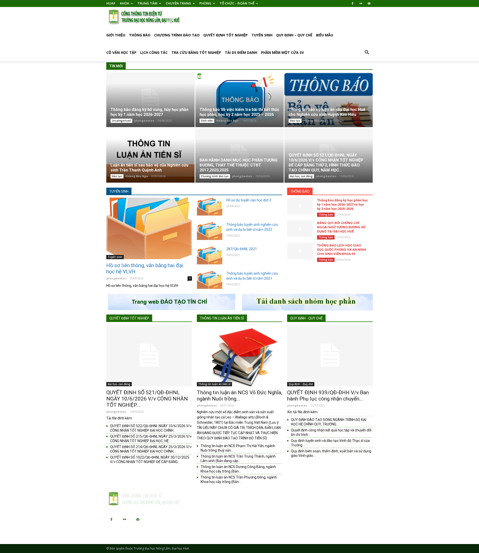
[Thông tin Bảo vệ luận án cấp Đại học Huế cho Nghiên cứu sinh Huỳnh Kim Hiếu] (328, 99)
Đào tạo (295, 120)
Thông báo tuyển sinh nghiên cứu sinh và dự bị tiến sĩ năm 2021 (252, 275)
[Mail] (369, 3)
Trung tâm (147, 3)
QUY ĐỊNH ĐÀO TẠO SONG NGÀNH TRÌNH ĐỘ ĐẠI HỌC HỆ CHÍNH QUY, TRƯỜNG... (328, 422)
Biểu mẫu (324, 35)
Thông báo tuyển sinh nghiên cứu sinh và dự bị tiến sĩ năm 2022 (252, 227)
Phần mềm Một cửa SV (282, 52)
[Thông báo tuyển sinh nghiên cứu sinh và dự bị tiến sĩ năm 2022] (210, 231)
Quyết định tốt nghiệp (225, 35)
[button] (367, 53)
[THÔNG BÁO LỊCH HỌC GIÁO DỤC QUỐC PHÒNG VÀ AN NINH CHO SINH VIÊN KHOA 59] (300, 251)
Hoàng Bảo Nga (227, 120)
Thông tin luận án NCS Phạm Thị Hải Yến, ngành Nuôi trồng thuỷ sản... (238, 448)
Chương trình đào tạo (177, 35)
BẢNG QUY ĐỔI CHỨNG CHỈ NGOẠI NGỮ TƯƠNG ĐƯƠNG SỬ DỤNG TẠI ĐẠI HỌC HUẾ (341, 227)
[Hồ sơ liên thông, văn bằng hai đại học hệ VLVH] (149, 228)
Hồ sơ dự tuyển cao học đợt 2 (248, 200)
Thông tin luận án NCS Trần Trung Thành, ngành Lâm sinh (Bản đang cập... (238, 458)
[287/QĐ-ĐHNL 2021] (210, 255)
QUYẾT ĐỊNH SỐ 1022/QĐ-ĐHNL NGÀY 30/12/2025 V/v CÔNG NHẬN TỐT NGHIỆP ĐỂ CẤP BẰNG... (149, 459)
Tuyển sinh (261, 35)
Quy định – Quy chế (294, 35)
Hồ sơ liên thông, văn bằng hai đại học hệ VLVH (144, 268)
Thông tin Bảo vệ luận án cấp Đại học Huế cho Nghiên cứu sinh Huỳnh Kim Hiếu (327, 112)
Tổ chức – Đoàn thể (237, 3)
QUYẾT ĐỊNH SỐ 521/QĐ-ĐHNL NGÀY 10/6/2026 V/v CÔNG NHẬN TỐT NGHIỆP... (147, 399)
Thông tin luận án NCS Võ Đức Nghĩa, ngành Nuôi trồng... (239, 396)
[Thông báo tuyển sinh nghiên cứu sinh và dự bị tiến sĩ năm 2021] (210, 280)
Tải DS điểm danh (241, 52)
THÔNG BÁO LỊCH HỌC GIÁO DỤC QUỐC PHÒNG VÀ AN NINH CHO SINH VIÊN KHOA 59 (341, 249)
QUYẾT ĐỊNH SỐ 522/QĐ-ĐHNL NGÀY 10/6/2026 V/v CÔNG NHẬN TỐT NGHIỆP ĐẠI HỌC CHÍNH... (151, 428)
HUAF (110, 3)
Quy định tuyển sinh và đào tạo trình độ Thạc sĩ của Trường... (330, 443)
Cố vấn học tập (121, 52)
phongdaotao (144, 120)
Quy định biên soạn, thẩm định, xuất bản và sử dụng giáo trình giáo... (331, 453)
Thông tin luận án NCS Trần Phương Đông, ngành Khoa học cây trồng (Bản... (239, 479)
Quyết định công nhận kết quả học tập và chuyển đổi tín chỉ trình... (331, 432)
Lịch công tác (154, 52)
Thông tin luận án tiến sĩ (222, 318)
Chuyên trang (178, 3)
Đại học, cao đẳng (301, 176)
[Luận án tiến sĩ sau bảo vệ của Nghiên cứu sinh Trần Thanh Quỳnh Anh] (150, 155)
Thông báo (139, 35)
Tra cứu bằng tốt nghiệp (196, 52)
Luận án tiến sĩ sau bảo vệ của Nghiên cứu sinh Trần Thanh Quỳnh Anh (149, 167)
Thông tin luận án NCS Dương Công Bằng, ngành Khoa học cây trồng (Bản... (238, 469)
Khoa (124, 3)
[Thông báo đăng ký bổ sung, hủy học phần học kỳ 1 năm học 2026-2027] (150, 99)
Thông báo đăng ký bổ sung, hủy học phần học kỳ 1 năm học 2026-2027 (149, 112)
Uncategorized (121, 120)
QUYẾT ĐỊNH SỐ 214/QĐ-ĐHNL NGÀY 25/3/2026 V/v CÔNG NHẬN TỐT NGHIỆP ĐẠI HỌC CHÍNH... (151, 449)
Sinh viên (207, 120)
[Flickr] (360, 3)
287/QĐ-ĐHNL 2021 (241, 249)
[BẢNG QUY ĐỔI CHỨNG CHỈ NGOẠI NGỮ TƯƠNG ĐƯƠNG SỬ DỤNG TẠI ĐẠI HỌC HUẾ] (300, 228)
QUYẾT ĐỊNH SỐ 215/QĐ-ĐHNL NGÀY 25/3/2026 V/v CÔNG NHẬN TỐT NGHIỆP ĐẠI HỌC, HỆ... (151, 438)
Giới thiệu (115, 35)
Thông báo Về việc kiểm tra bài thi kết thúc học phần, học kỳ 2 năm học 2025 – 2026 (239, 112)
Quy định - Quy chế (306, 318)
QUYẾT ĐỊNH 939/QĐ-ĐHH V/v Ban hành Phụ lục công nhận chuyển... (328, 396)
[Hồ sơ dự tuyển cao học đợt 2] (210, 207)
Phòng (205, 3)
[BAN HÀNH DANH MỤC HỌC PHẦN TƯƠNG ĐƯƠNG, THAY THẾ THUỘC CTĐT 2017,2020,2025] (239, 155)
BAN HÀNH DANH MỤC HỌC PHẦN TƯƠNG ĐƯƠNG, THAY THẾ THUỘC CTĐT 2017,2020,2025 (238, 165)
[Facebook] (352, 3)
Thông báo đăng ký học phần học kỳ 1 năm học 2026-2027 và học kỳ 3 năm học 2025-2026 (342, 204)
